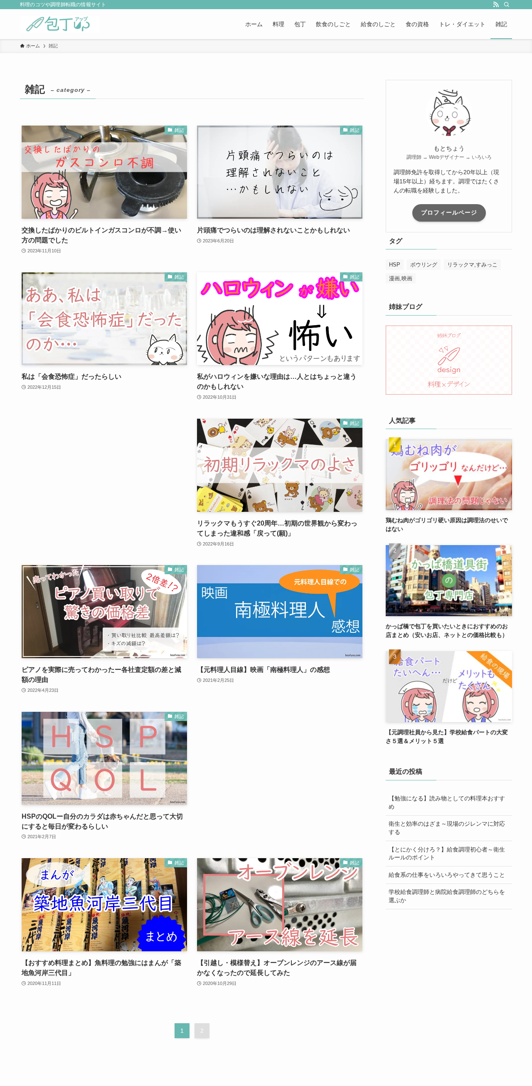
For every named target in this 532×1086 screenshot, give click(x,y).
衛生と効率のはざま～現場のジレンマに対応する (447, 827)
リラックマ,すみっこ (472, 265)
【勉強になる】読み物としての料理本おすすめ (447, 802)
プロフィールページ (449, 212)
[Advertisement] (104, 463)
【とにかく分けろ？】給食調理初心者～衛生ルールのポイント (447, 853)
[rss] (495, 4)
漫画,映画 (400, 278)
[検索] (506, 4)
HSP (394, 265)
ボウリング (423, 265)
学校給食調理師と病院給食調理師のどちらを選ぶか (447, 896)
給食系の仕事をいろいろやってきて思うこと (447, 874)
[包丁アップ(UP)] (60, 24)
